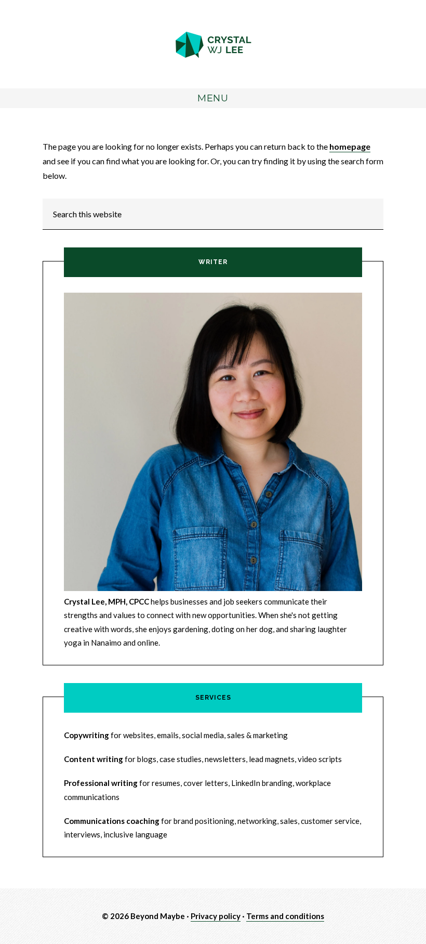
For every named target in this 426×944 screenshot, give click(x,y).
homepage (349, 146)
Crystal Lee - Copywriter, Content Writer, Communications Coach (213, 45)
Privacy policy (216, 916)
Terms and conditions (285, 916)
